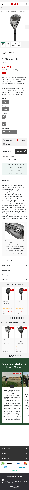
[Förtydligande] (16, 69)
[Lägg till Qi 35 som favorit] (3, 327)
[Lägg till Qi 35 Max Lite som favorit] (26, 51)
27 (4, 124)
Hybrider (4, 62)
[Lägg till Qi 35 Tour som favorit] (17, 327)
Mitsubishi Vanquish (9, 132)
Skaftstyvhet (5, 106)
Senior (5, 109)
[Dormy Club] (22, 4)
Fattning (4, 98)
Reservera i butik (7, 151)
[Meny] (2, 4)
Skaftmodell (5, 128)
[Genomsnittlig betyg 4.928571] (6, 347)
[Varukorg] (26, 4)
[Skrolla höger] (27, 27)
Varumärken (4, 11)
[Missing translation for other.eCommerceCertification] (3, 463)
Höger (5, 102)
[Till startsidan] (14, 3)
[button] (7, 317)
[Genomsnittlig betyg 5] (6, 308)
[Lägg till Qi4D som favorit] (17, 289)
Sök (5, 8)
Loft (3, 121)
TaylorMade (13, 11)
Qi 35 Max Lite (21, 11)
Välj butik (8, 144)
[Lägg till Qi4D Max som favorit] (3, 289)
